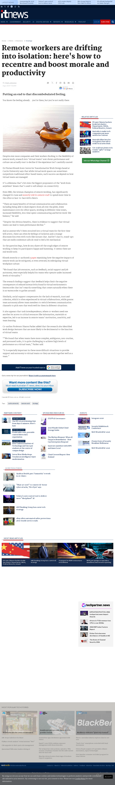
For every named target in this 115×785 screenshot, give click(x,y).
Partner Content (13, 413)
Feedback (82, 765)
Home (4, 41)
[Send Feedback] (65, 83)
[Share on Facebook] (57, 83)
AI (33, 22)
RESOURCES (69, 22)
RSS (113, 765)
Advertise (89, 765)
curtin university (13, 403)
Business (19, 41)
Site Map (108, 765)
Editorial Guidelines (67, 765)
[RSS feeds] (18, 6)
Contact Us (50, 765)
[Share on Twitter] (52, 83)
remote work (25, 403)
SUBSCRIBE (105, 22)
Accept (108, 777)
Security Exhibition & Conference (100, 428)
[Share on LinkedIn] (61, 83)
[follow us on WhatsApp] (15, 6)
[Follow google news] (65, 88)
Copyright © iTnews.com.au (10, 397)
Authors (76, 765)
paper (33, 257)
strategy (35, 403)
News (11, 41)
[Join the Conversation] (48, 83)
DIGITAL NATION (42, 22)
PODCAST (82, 22)
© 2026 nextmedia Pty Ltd (18, 765)
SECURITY (27, 22)
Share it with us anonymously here (42, 376)
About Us (57, 765)
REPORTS (56, 22)
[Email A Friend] (69, 83)
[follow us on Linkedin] (1, 6)
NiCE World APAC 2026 (101, 432)
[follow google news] (12, 6)
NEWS (3, 22)
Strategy (29, 41)
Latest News (8, 2)
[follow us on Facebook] (8, 6)
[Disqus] (38, 598)
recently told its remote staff (36, 195)
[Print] (72, 83)
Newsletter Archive (99, 765)
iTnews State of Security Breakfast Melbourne (101, 442)
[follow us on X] (5, 6)
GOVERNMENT (15, 22)
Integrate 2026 (98, 419)
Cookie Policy (80, 778)
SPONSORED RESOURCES (53, 413)
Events (83, 413)
